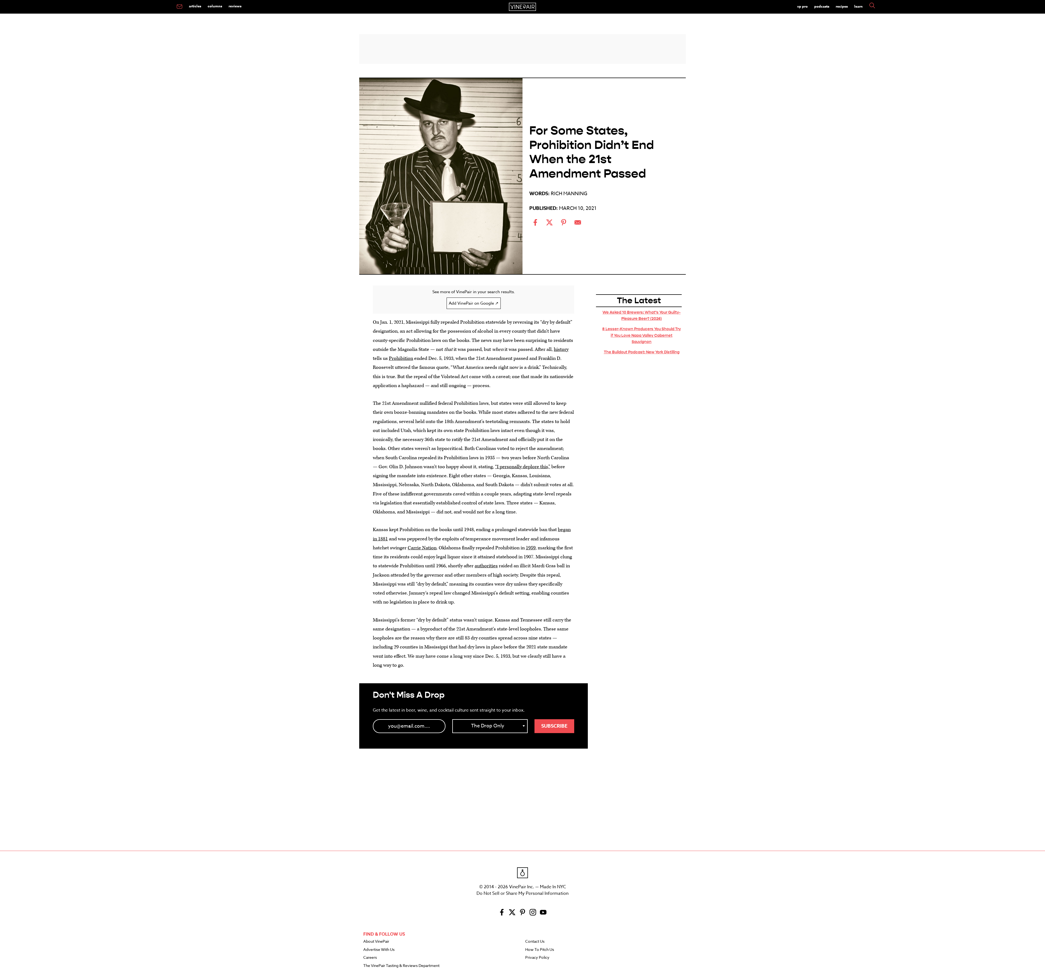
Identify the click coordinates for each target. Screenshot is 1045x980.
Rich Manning (569, 193)
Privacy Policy (537, 957)
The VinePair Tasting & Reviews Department (401, 966)
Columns (215, 6)
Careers (370, 957)
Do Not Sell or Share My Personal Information (522, 893)
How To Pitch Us (539, 950)
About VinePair (376, 941)
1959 (531, 548)
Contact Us (535, 941)
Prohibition (401, 358)
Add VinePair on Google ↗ (474, 303)
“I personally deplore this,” (522, 467)
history (561, 349)
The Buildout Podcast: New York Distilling (642, 352)
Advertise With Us (379, 950)
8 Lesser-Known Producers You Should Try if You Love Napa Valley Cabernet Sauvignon (641, 335)
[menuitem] (179, 7)
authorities (486, 566)
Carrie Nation (422, 548)
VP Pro (802, 6)
